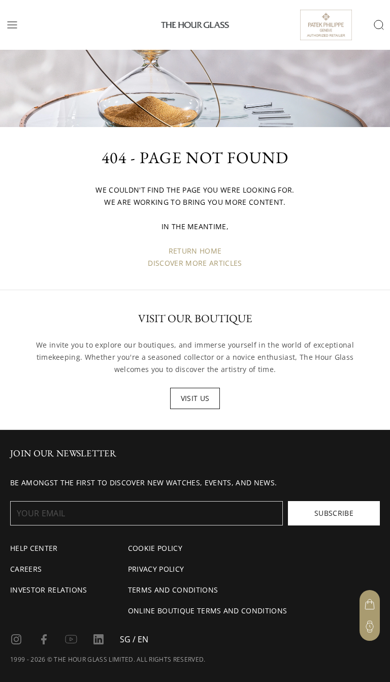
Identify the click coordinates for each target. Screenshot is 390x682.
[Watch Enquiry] (370, 627)
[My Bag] (370, 604)
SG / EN (134, 639)
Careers (26, 569)
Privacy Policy (156, 569)
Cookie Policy (155, 548)
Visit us (195, 398)
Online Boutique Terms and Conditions (207, 610)
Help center (34, 548)
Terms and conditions (173, 590)
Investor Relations (48, 590)
